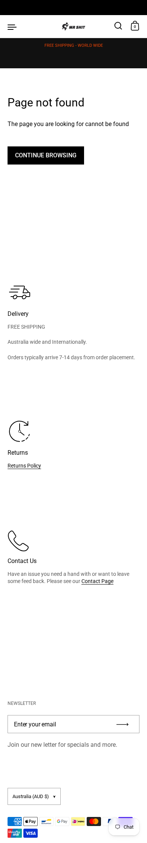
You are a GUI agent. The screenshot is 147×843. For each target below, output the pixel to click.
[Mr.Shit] (74, 26)
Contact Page (97, 581)
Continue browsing (46, 155)
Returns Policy (24, 466)
